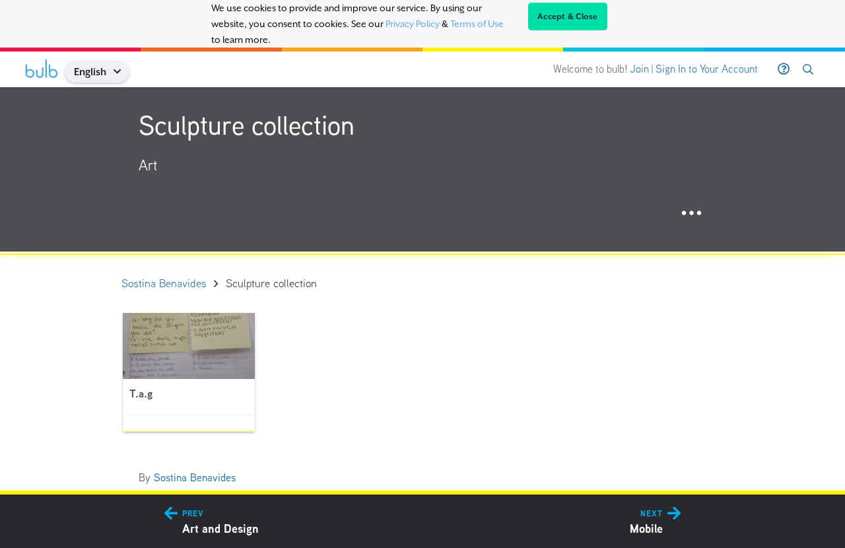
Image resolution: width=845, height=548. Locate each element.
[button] (122, 71)
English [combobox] (90, 71)
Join (639, 69)
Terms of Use (477, 23)
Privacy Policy (413, 23)
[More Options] (691, 213)
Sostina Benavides (195, 477)
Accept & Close (567, 16)
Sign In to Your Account (707, 69)
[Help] (783, 69)
